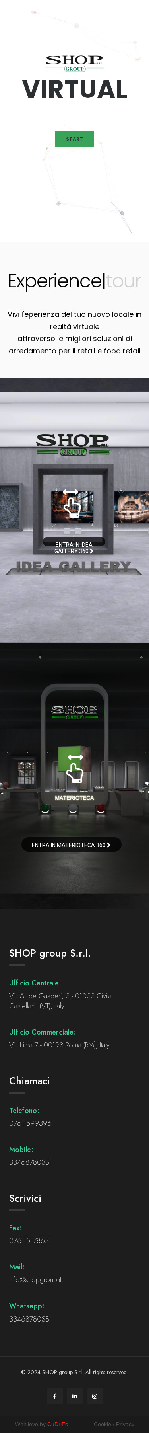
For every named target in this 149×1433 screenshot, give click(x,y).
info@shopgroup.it (35, 1280)
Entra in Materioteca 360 (69, 845)
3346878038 (29, 1162)
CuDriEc (57, 1424)
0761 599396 (30, 1123)
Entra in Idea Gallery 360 (73, 544)
